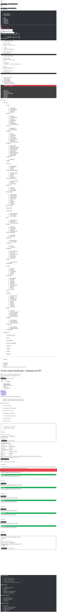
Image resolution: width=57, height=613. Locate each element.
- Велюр (12, 121)
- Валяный (12, 226)
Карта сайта (7, 609)
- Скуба (11, 175)
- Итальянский (13, 139)
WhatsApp (6, 23)
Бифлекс (9, 131)
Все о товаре (7, 383)
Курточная (9, 210)
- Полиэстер (13, 151)
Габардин (9, 156)
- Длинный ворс (14, 181)
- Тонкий (12, 229)
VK (4, 17)
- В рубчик (12, 136)
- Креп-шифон (13, 320)
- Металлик (12, 189)
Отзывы (6, 94)
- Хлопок (12, 289)
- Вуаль (11, 245)
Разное (8, 351)
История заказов (8, 599)
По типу (6, 102)
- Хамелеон (12, 258)
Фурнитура (6, 332)
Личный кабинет (8, 598)
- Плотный (12, 110)
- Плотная (12, 167)
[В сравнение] (4, 439)
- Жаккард (12, 303)
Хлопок (9, 293)
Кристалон (9, 208)
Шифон (8, 317)
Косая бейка (10, 340)
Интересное (7, 92)
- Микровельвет (14, 148)
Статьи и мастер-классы (10, 607)
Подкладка (9, 263)
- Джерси (12, 281)
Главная (6, 363)
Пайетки (9, 248)
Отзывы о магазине (8, 608)
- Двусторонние (14, 251)
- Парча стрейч (13, 262)
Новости (6, 90)
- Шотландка (13, 197)
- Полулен (12, 221)
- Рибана (12, 286)
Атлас (8, 105)
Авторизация (7, 15)
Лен (8, 217)
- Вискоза (12, 279)
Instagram (6, 20)
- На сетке (12, 252)
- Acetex (12, 133)
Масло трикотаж (11, 232)
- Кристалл (12, 235)
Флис (8, 290)
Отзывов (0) (7, 387)
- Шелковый (13, 122)
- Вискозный (13, 145)
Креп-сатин (9, 205)
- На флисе (12, 176)
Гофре (8, 160)
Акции (5, 97)
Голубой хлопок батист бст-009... (9, 527)
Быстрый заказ (11, 440)
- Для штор (12, 247)
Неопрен (9, 237)
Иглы (8, 337)
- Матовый (12, 140)
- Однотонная (13, 166)
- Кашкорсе (12, 282)
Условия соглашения (9, 592)
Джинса (9, 163)
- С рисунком (13, 183)
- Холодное (12, 236)
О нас (5, 590)
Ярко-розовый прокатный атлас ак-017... (11, 476)
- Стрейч (12, 112)
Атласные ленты (11, 335)
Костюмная (9, 191)
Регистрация (7, 13)
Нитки (8, 348)
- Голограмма (13, 137)
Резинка (9, 353)
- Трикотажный (13, 231)
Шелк (8, 308)
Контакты (6, 96)
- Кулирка (12, 283)
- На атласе (12, 255)
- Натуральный (13, 313)
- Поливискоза (13, 195)
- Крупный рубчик (14, 147)
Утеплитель (10, 329)
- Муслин (12, 305)
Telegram (6, 21)
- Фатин (12, 274)
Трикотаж (9, 275)
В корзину (3, 378)
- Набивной (12, 108)
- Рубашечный (13, 298)
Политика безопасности (10, 591)
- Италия (12, 182)
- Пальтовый (13, 228)
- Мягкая (12, 270)
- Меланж (12, 159)
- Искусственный (14, 312)
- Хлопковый (13, 120)
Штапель (9, 324)
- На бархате (13, 256)
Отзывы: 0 (8, 381)
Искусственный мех (12, 178)
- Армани (12, 310)
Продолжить (4, 4)
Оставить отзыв (4, 459)
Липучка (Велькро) (11, 343)
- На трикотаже (13, 253)
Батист (8, 125)
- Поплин (12, 297)
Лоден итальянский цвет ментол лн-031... (11, 488)
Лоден (8, 224)
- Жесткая (12, 268)
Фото (5, 386)
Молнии (9, 345)
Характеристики (8, 385)
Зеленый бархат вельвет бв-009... (9, 501)
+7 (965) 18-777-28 (12, 37)
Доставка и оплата (8, 93)
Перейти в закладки (13, 4)
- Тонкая (12, 168)
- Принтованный (14, 124)
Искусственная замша (12, 170)
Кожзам (8, 185)
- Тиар (11, 199)
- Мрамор (12, 116)
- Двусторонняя (13, 172)
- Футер (11, 287)
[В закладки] (3, 439)
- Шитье (12, 302)
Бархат (8, 113)
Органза (9, 243)
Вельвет (9, 143)
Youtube (5, 19)
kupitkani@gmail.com (9, 49)
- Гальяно (12, 201)
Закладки (6, 600)
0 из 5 (2, 381)
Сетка (8, 266)
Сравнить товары (12, 8)
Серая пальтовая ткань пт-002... (8, 514)
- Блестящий (13, 135)
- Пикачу (12, 202)
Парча (8, 259)
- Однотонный (13, 109)
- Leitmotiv (12, 204)
